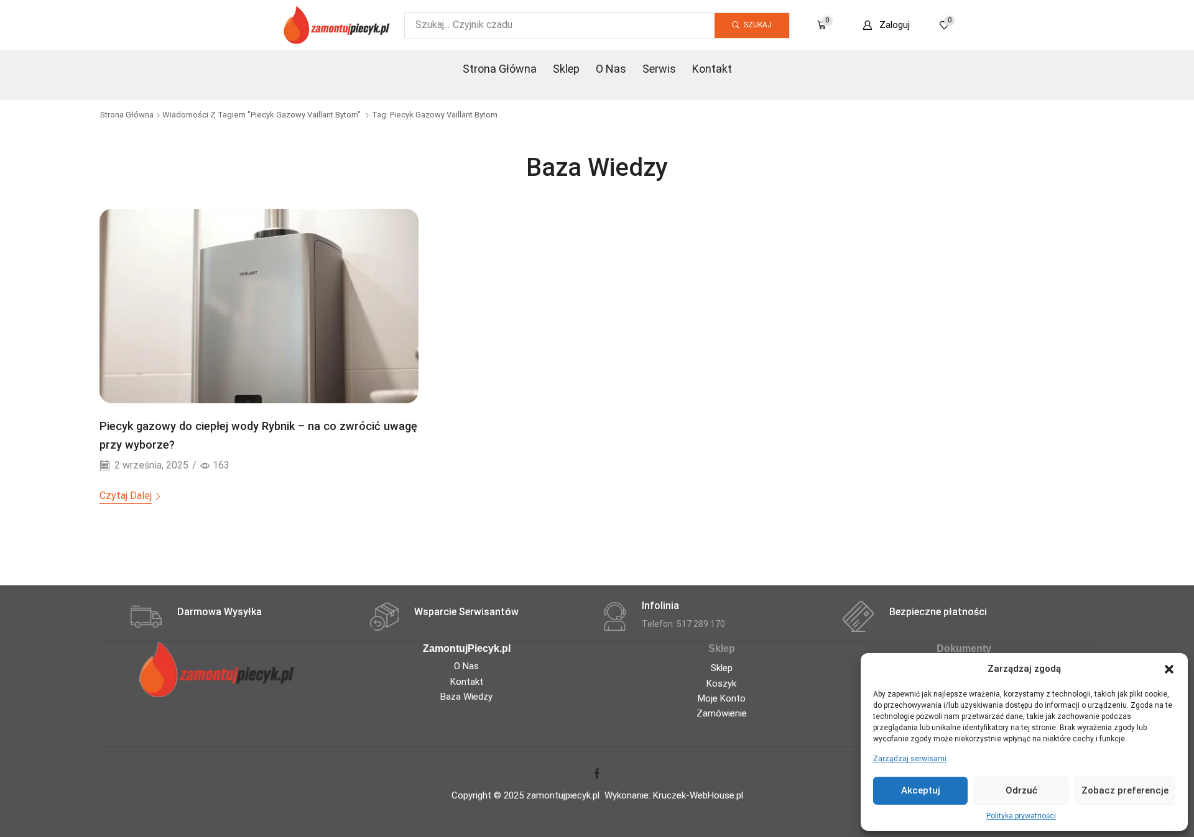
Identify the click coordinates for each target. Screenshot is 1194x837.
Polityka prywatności (1021, 816)
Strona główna (127, 114)
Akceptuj (920, 790)
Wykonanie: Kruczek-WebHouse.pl (673, 795)
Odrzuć (1021, 790)
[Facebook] (597, 774)
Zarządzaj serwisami (909, 758)
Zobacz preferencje (1125, 790)
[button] (1169, 669)
